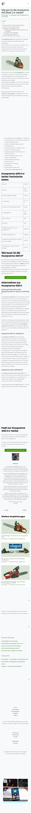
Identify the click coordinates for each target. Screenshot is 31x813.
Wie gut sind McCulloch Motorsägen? (11, 646)
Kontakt (15, 736)
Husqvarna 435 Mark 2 (9, 337)
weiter (25, 510)
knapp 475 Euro (19, 384)
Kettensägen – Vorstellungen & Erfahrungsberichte (14, 659)
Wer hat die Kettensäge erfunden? (10, 648)
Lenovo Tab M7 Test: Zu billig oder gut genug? (15, 790)
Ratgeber (15, 713)
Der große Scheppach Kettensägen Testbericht (13, 559)
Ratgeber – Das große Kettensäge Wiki (11, 666)
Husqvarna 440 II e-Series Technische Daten (13, 25)
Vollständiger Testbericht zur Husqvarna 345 (14, 536)
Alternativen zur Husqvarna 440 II (11, 28)
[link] (5, 789)
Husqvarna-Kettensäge (7, 93)
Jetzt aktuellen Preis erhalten (15, 277)
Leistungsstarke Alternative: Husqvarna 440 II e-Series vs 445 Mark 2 (16, 30)
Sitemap (15, 743)
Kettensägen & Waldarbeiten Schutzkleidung (13, 661)
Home (15, 707)
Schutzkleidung (15, 711)
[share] (25, 789)
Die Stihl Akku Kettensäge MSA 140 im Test (12, 643)
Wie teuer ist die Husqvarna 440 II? (11, 27)
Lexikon (3, 664)
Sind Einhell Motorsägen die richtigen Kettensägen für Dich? (13, 582)
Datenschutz (15, 734)
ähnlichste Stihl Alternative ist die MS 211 (13, 373)
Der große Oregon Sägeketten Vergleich (11, 650)
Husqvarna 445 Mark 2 (9, 297)
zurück (5, 510)
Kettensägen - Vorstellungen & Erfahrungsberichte (14, 15)
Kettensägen (15, 709)
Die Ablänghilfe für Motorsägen (9, 641)
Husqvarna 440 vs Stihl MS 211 (11, 34)
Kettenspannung (17, 169)
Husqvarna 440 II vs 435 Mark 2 (11, 32)
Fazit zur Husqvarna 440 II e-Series (11, 35)
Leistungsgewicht (19, 72)
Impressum (15, 733)
